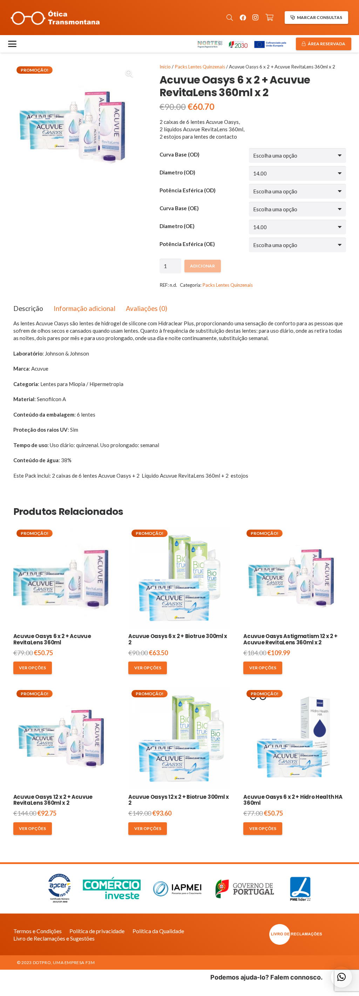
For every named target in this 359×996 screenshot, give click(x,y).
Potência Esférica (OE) (187, 244)
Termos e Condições (37, 931)
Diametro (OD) (177, 172)
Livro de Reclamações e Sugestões (54, 938)
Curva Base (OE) (179, 208)
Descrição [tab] (28, 308)
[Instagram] (255, 17)
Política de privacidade (96, 931)
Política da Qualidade (158, 931)
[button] (230, 17)
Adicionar (202, 265)
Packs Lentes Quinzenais (200, 66)
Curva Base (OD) (179, 154)
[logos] (241, 44)
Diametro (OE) (177, 226)
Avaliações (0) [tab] (146, 308)
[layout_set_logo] (295, 934)
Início (165, 66)
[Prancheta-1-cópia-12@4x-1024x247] (55, 17)
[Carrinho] (269, 17)
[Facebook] (243, 17)
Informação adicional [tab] (84, 308)
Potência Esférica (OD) (188, 190)
